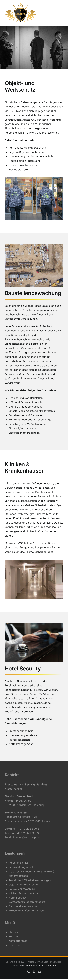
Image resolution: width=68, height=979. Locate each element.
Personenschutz (18, 862)
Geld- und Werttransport (24, 906)
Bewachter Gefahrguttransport (27, 910)
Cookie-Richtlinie (47, 965)
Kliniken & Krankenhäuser (24, 893)
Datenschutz (18, 965)
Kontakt (13, 936)
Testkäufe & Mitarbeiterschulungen (30, 880)
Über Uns (14, 945)
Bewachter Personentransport (27, 901)
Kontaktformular (18, 940)
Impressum (31, 965)
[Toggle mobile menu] (61, 5)
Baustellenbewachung (22, 888)
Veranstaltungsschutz (22, 867)
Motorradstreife (18, 875)
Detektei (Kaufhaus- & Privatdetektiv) (31, 871)
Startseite (14, 932)
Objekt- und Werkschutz (23, 884)
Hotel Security (17, 897)
